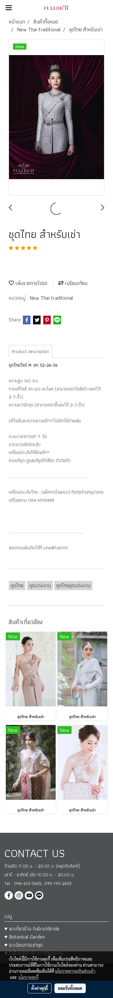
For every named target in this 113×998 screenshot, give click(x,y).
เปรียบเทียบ (75, 283)
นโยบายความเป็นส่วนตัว (75, 971)
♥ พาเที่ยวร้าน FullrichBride (31, 928)
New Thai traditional (51, 298)
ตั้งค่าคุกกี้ (39, 988)
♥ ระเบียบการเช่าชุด (23, 945)
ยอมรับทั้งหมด (70, 988)
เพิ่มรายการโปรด (30, 283)
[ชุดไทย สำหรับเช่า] (56, 117)
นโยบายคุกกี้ (28, 977)
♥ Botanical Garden (24, 936)
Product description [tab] (30, 351)
